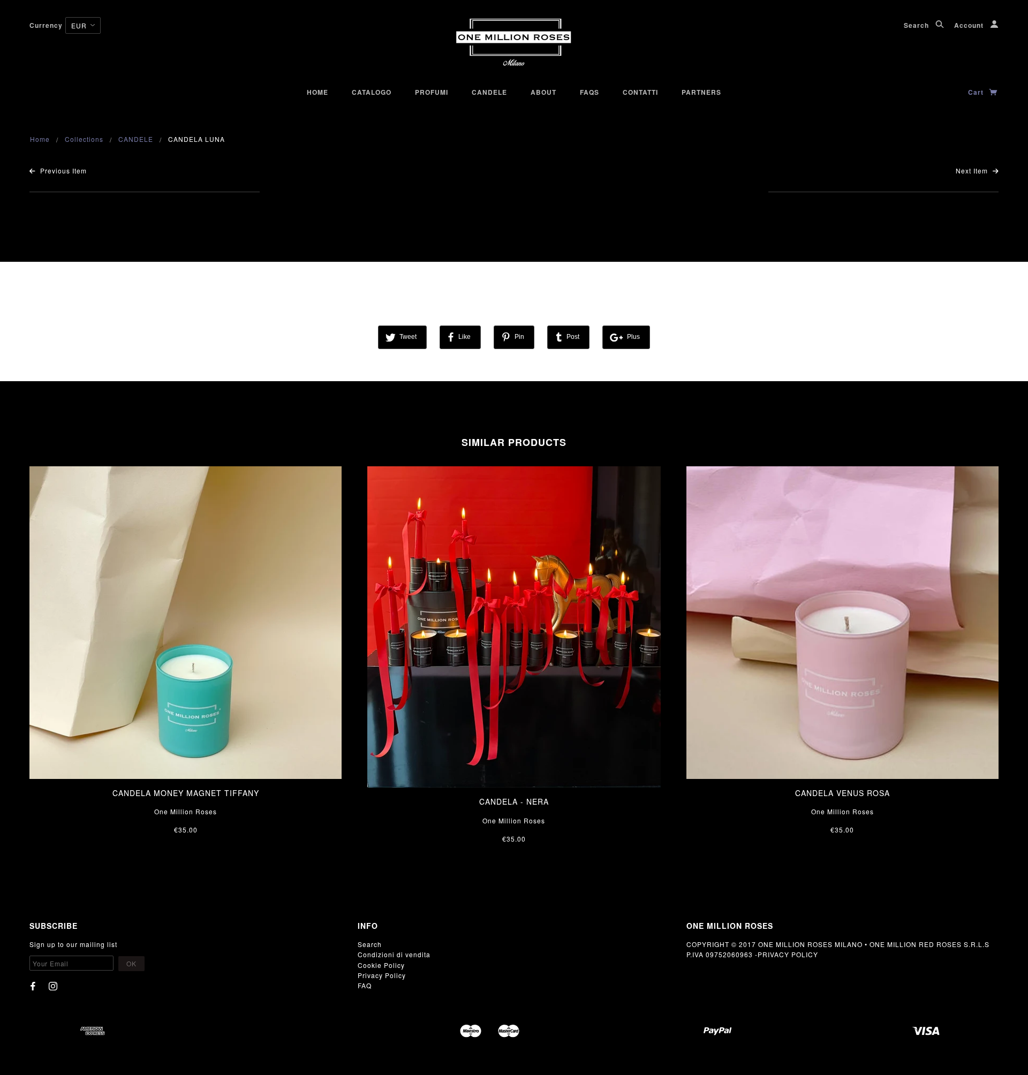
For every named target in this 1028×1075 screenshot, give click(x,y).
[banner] (514, 43)
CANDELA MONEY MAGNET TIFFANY (185, 793)
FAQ (365, 985)
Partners (701, 92)
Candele (489, 92)
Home (317, 92)
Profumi (431, 92)
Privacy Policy (382, 975)
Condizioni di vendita (394, 954)
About (543, 92)
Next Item (973, 170)
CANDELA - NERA (514, 801)
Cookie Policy (381, 965)
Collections (84, 138)
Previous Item (62, 170)
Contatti (640, 92)
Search (917, 25)
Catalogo (371, 92)
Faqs (589, 92)
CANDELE (135, 138)
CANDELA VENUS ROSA (842, 793)
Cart (977, 92)
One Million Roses (185, 811)
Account (970, 25)
